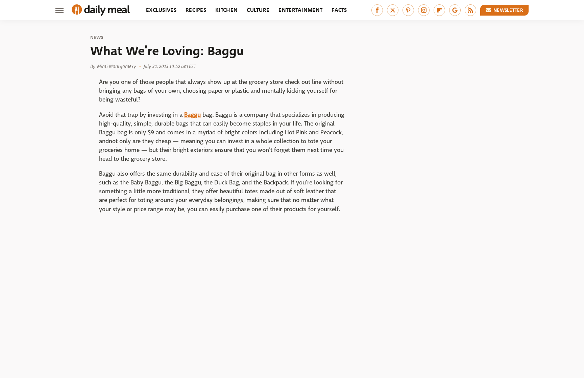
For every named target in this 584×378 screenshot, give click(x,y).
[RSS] (470, 10)
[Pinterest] (408, 10)
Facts (339, 10)
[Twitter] (392, 10)
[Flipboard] (439, 10)
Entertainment (300, 10)
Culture (258, 10)
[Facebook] (377, 10)
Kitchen (226, 10)
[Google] (455, 10)
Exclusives (161, 10)
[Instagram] (424, 10)
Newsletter (508, 10)
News (96, 37)
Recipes (196, 10)
